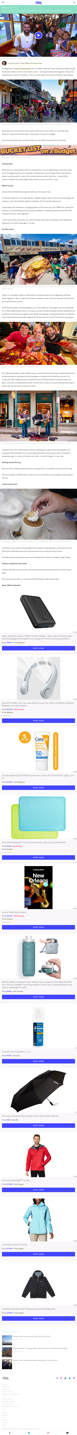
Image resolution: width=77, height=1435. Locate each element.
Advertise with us (7, 1399)
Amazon (10, 849)
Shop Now (38, 648)
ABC (3, 1417)
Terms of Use (6, 1386)
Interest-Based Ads (7, 1404)
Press (3, 1409)
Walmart (21, 642)
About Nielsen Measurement (10, 1406)
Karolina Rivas (37, 63)
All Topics (4, 1422)
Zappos (21, 1184)
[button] (10, 1432)
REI (18, 1056)
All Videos (4, 1420)
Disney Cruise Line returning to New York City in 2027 (31, 1336)
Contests (4, 1384)
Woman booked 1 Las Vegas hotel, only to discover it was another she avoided (40, 1348)
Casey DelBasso (25, 63)
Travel (5, 8)
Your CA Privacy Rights (8, 1401)
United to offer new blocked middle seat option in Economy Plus (35, 1360)
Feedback (4, 1412)
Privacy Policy (6, 1389)
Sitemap (4, 1425)
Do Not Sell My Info (7, 1391)
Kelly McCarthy (15, 63)
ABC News (5, 1415)
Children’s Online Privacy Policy (10, 1394)
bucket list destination (23, 68)
